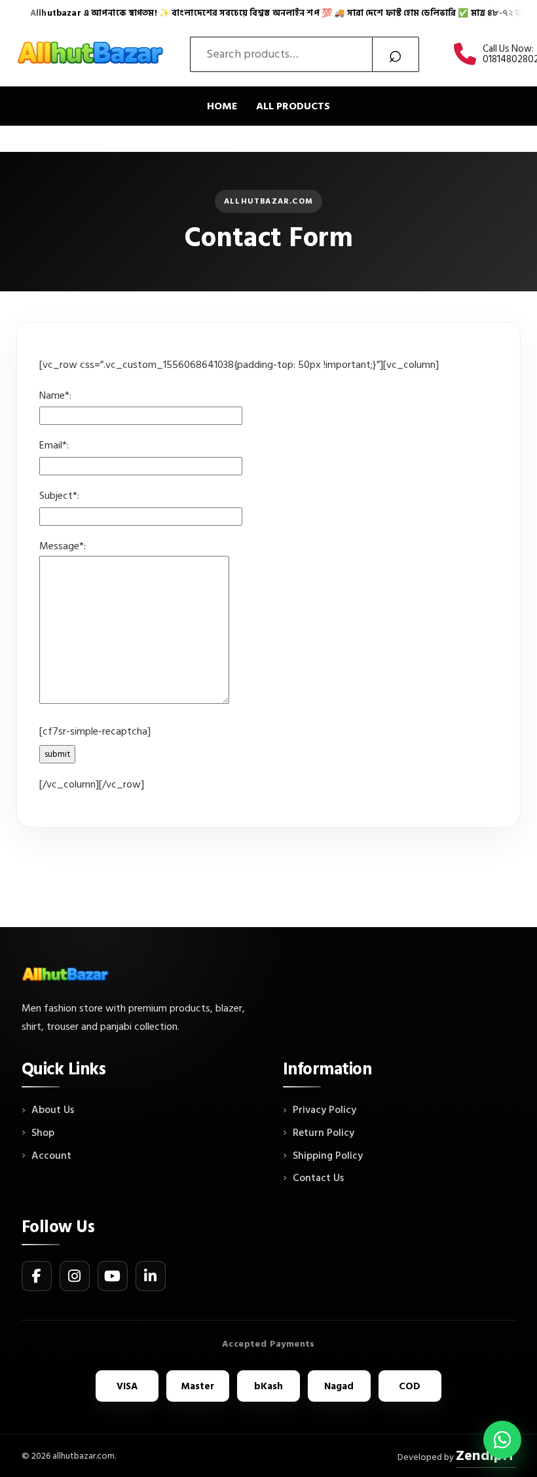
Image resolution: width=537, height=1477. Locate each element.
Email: (54, 445)
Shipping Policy (328, 1156)
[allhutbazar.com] (91, 54)
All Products (293, 106)
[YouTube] (113, 1276)
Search (395, 54)
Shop (42, 1133)
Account (51, 1156)
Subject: (59, 495)
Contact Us (318, 1178)
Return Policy (323, 1133)
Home (222, 106)
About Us (52, 1110)
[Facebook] (37, 1276)
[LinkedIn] (151, 1276)
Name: (55, 395)
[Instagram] (75, 1276)
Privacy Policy (324, 1110)
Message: (62, 546)
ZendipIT (485, 1455)
